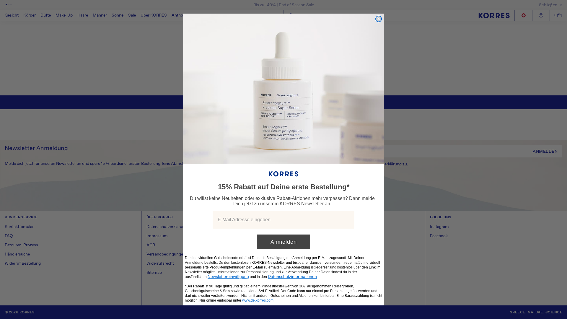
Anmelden (284, 242)
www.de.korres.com (257, 300)
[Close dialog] (379, 19)
